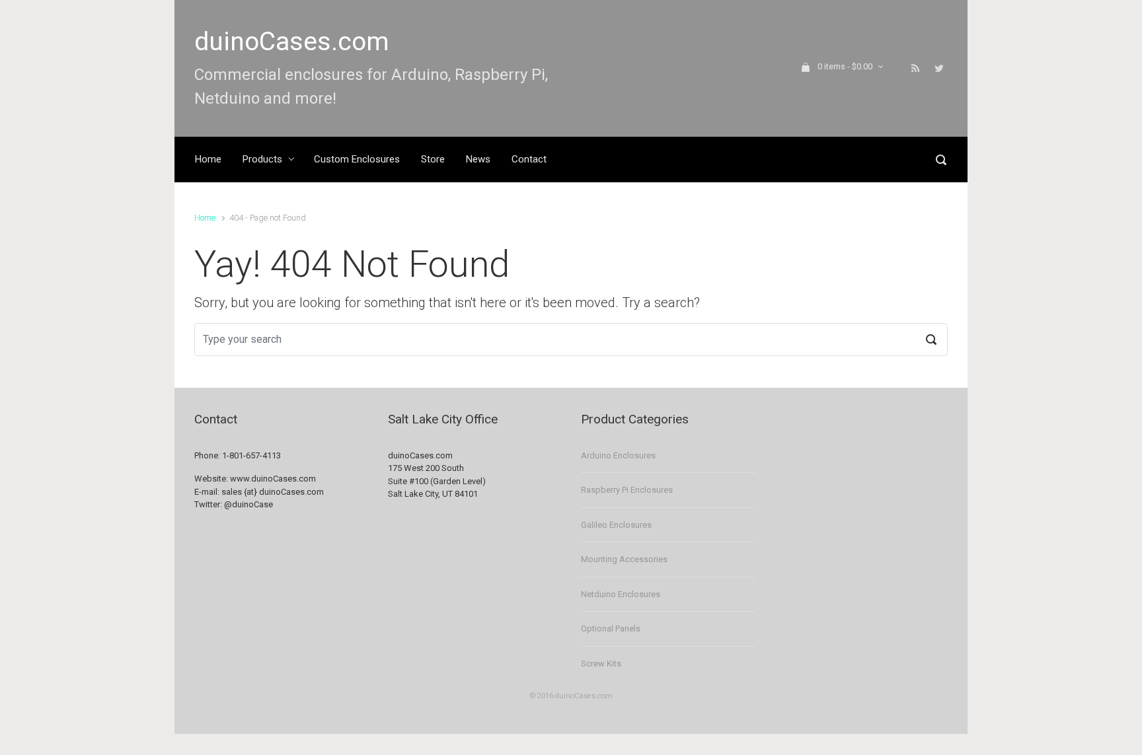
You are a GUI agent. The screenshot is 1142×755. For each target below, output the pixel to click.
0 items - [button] (845, 66)
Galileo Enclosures (616, 525)
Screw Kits (601, 663)
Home (204, 218)
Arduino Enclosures (618, 455)
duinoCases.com (291, 41)
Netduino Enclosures (620, 594)
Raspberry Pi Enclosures (627, 490)
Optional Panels (610, 628)
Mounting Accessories (624, 559)
